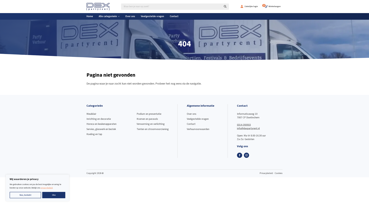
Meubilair (91, 114)
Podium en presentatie (149, 114)
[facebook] (239, 155)
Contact (174, 16)
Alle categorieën (108, 16)
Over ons (130, 16)
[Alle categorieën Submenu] (119, 16)
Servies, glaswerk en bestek (101, 129)
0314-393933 (244, 124)
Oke (54, 195)
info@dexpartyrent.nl (248, 128)
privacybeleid (47, 188)
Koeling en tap (94, 134)
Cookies (279, 173)
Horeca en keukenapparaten (101, 124)
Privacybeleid (266, 173)
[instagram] (246, 155)
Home (89, 16)
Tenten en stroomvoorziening (153, 129)
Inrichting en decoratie (98, 119)
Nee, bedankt (25, 195)
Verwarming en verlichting (151, 124)
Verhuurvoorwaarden (198, 129)
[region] (37, 188)
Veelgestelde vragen (152, 16)
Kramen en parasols (147, 119)
